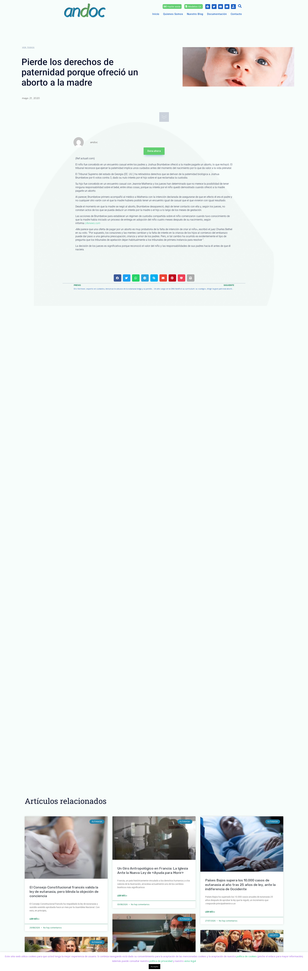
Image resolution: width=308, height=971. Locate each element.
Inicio (155, 14)
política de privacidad (160, 961)
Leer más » (34, 918)
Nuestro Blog (195, 14)
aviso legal (190, 961)
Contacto (236, 14)
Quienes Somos (173, 14)
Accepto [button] (154, 966)
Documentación (217, 14)
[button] (240, 6)
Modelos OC (195, 6)
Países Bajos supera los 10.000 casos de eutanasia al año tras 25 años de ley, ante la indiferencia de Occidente (240, 884)
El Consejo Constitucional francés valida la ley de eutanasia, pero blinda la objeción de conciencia (64, 891)
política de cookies (246, 956)
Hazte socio (173, 6)
